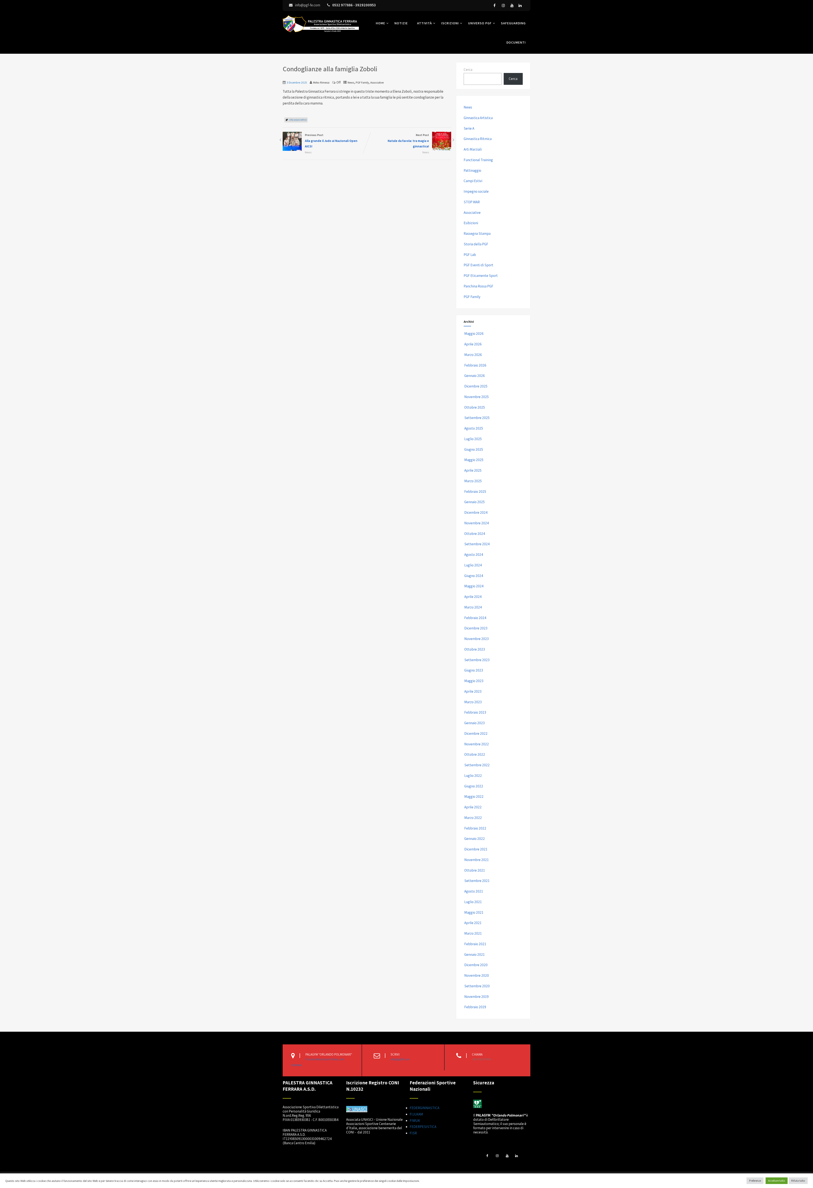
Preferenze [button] (755, 1181)
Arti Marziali (473, 149)
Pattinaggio (472, 170)
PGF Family (362, 82)
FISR (413, 1133)
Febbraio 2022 (475, 828)
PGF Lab (470, 254)
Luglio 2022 (473, 775)
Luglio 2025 (473, 439)
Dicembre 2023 (475, 628)
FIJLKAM (416, 1114)
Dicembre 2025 (475, 386)
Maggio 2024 (474, 586)
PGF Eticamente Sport (481, 275)
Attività (424, 23)
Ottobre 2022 (474, 754)
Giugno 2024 (473, 575)
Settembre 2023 (476, 660)
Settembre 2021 (476, 880)
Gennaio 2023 (474, 723)
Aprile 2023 (472, 691)
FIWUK (415, 1120)
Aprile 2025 (472, 470)
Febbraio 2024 (475, 617)
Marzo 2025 (473, 481)
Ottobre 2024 (474, 533)
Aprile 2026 (473, 344)
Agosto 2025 (473, 428)
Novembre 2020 (476, 975)
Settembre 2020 (477, 986)
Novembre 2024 (476, 523)
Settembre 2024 (477, 544)
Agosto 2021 (473, 891)
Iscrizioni (450, 23)
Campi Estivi (473, 181)
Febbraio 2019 (475, 1007)
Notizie (401, 23)
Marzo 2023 (473, 702)
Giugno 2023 (473, 670)
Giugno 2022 (473, 786)
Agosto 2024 (473, 554)
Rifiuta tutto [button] (798, 1181)
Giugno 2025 (473, 449)
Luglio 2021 (473, 902)
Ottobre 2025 (474, 407)
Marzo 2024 (473, 607)
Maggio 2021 (473, 912)
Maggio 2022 (474, 796)
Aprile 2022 (473, 807)
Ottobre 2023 (474, 649)
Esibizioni (471, 223)
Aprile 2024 (473, 596)
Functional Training (478, 160)
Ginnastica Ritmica (478, 138)
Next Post (408, 140)
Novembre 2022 (476, 744)
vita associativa (298, 119)
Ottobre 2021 (474, 870)
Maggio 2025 (473, 459)
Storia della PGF (476, 244)
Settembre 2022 (477, 765)
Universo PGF (480, 23)
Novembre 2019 (476, 996)
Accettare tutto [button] (776, 1181)
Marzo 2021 (473, 933)
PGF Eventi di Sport (478, 265)
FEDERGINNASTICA (424, 1108)
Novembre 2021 (476, 859)
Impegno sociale (476, 191)
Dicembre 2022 (476, 733)
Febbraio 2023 (475, 712)
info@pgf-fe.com (400, 1059)
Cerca (468, 69)
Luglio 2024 (473, 565)
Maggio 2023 (473, 680)
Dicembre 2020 (476, 965)
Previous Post (331, 140)
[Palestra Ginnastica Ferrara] (321, 33)
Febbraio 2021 (475, 944)
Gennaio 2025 (474, 502)
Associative (377, 82)
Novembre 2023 (476, 638)
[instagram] (503, 5)
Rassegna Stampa (477, 233)
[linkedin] (520, 5)
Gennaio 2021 (474, 954)
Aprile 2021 (472, 922)
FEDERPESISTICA (423, 1126)
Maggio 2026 (474, 333)
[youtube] (512, 5)
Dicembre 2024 (476, 512)
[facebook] (494, 5)
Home (380, 23)
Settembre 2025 (476, 417)
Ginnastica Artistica (478, 117)
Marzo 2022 (473, 817)
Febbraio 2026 (475, 365)
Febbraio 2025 (475, 491)
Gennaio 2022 (474, 838)
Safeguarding (513, 23)
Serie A (469, 128)
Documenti (516, 42)
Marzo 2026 (473, 354)
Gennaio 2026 (474, 375)
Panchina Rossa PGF (478, 286)
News (351, 82)
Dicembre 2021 (475, 849)
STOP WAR (472, 202)
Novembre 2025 (476, 396)
